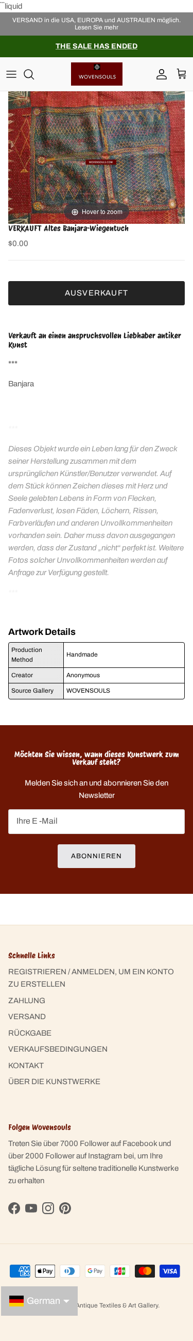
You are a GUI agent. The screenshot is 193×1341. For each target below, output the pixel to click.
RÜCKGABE (29, 1033)
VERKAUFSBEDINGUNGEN (58, 1049)
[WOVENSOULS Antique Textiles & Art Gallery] (96, 74)
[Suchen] (34, 74)
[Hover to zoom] (96, 157)
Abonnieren (96, 856)
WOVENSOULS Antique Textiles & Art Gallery (94, 1305)
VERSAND (27, 1016)
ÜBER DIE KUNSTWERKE (54, 1081)
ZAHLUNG (26, 1000)
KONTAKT (26, 1065)
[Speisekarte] (11, 74)
